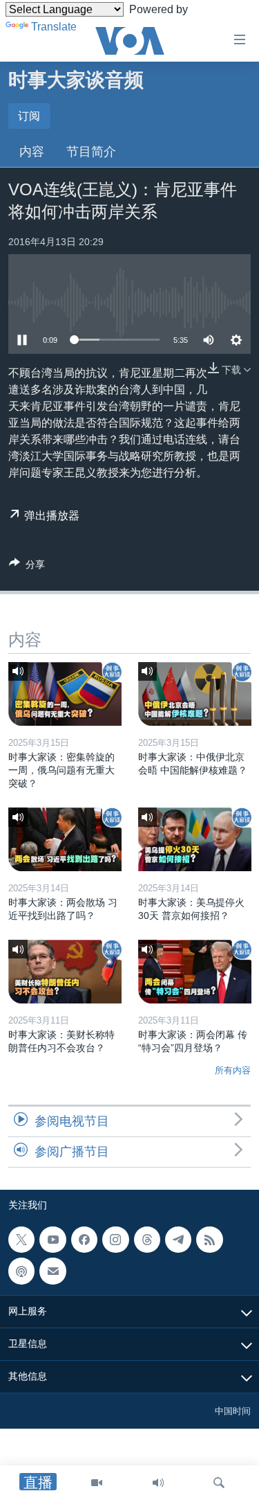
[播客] (21, 1271)
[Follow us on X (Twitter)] (21, 1239)
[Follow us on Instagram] (115, 1239)
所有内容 (233, 1070)
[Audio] (158, 1482)
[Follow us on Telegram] (178, 1239)
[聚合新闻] (209, 1239)
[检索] (219, 1482)
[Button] (27, 567)
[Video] (96, 1482)
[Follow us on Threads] (147, 1239)
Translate (54, 27)
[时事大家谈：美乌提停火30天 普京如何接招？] (194, 839)
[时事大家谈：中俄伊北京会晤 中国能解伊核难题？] (194, 694)
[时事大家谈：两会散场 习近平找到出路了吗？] (65, 839)
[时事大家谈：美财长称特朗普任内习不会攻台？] (65, 971)
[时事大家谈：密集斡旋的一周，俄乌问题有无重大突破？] (65, 694)
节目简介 (91, 152)
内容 (31, 152)
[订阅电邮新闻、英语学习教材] (52, 1271)
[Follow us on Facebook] (84, 1239)
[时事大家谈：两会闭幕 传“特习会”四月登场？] (194, 971)
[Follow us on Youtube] (52, 1239)
